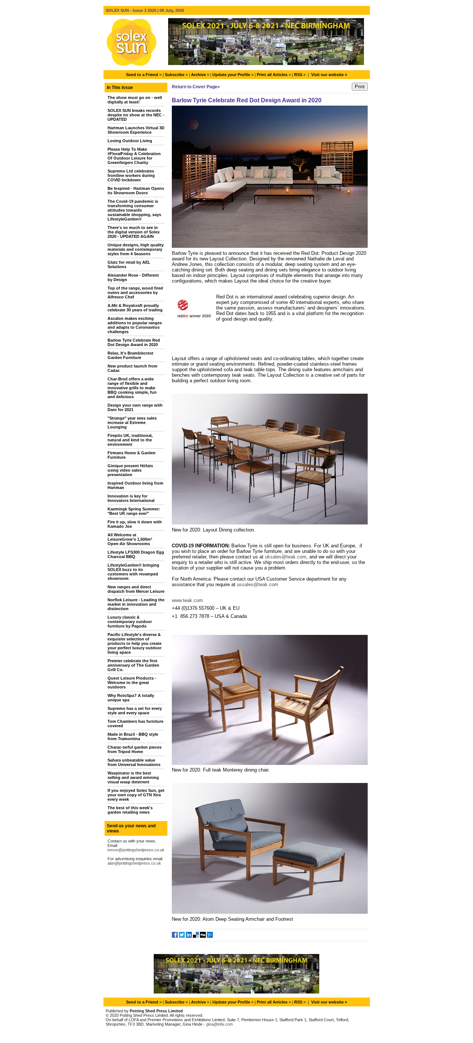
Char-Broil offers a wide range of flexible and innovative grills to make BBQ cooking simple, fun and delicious (132, 388)
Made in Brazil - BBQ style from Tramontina (133, 736)
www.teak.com (187, 600)
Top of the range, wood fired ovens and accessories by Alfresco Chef (135, 292)
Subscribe (174, 74)
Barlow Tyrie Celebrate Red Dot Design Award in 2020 (134, 342)
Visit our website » (329, 74)
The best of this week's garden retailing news (130, 810)
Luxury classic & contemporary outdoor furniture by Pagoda (130, 621)
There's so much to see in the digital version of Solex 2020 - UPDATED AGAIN (134, 232)
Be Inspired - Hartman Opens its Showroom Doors (136, 190)
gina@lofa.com (219, 1024)
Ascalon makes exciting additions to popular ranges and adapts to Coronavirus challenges (135, 325)
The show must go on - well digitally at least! (135, 99)
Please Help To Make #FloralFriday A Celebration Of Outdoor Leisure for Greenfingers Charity (134, 156)
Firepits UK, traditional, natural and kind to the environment (130, 440)
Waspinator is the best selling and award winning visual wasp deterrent (133, 777)
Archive (198, 74)
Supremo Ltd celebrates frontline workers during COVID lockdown (131, 175)
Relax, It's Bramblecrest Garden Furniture (130, 355)
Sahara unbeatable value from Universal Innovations (134, 762)
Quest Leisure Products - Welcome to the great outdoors (132, 682)
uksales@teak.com (285, 557)
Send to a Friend (142, 74)
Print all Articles (272, 74)
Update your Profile (231, 74)
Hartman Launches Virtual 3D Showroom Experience (136, 130)
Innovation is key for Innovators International (131, 498)
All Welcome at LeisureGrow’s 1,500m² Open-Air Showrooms (130, 539)
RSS (298, 74)
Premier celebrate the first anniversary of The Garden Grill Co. (133, 665)
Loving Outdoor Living (130, 141)
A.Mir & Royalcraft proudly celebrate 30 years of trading (135, 307)
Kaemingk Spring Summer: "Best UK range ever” (134, 511)
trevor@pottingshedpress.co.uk (136, 850)
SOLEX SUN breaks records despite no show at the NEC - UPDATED (136, 115)
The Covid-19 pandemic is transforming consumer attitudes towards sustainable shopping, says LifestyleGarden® (134, 210)
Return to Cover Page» (196, 86)
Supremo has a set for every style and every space (135, 710)
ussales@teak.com (257, 584)
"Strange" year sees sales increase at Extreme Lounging (132, 422)
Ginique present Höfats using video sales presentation (130, 470)
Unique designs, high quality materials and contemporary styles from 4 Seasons (136, 249)
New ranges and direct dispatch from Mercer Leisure (136, 589)
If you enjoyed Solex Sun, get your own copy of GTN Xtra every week (136, 794)
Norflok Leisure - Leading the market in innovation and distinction (136, 604)
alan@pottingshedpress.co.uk (134, 863)
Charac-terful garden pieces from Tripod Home (134, 749)
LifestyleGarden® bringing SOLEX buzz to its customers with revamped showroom (133, 572)
